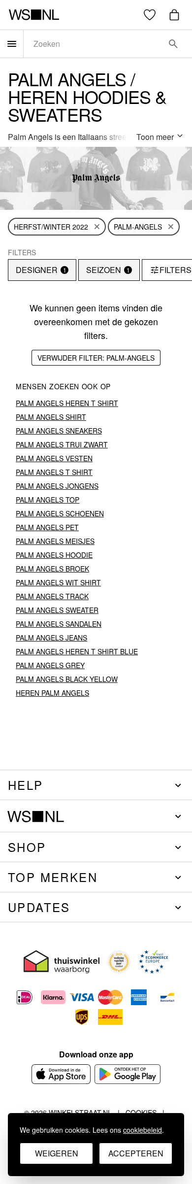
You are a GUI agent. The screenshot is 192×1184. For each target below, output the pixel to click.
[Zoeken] (173, 44)
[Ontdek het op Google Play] (128, 1074)
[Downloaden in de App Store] (61, 1074)
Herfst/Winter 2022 (51, 227)
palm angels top (47, 500)
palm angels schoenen (60, 513)
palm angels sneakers (59, 431)
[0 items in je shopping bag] (174, 15)
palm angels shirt (51, 417)
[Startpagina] (34, 15)
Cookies (141, 1112)
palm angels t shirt (54, 472)
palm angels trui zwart (62, 444)
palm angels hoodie (54, 555)
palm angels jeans (51, 638)
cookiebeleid (142, 1130)
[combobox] (94, 44)
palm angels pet (47, 527)
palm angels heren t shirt (67, 403)
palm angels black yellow (67, 679)
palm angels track (52, 596)
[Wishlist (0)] (150, 15)
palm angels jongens (57, 486)
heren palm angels (52, 693)
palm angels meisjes (55, 541)
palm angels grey (50, 665)
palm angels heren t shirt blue (77, 651)
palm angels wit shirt (58, 582)
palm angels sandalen (58, 624)
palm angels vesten (54, 458)
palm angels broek (52, 569)
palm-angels (138, 227)
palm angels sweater (57, 610)
